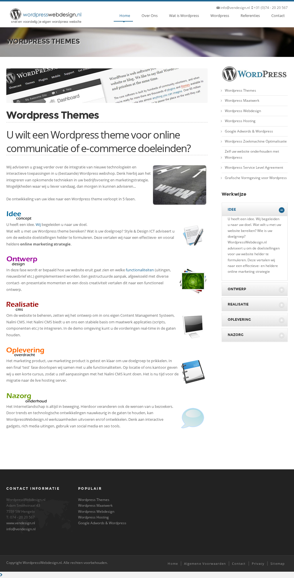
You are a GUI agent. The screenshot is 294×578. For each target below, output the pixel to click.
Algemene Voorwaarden (205, 563)
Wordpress (219, 15)
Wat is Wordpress (184, 15)
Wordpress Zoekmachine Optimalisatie (256, 141)
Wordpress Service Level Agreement (254, 167)
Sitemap (277, 563)
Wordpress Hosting (240, 120)
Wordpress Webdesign (243, 110)
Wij (38, 224)
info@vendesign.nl (21, 529)
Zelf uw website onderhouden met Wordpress (252, 154)
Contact (278, 15)
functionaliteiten (140, 269)
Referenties (250, 15)
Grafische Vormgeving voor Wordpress (256, 177)
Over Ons (150, 15)
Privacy (258, 563)
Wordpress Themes (240, 90)
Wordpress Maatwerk (242, 100)
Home (124, 15)
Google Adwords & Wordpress (249, 131)
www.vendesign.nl (20, 523)
